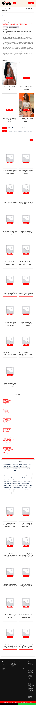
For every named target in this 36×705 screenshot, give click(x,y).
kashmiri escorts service (7, 481)
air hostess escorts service (17, 464)
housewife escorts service (15, 477)
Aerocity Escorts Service (7, 433)
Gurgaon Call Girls (6, 412)
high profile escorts (22, 675)
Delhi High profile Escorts (7, 418)
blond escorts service (25, 466)
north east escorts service (17, 485)
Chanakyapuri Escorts (6, 404)
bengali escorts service (27, 464)
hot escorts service (7, 477)
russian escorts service (16, 487)
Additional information (13, 27)
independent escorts (22, 683)
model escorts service (16, 483)
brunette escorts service (7, 468)
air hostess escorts (22, 664)
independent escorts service (26, 477)
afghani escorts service (7, 464)
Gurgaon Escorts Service (7, 441)
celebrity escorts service (26, 468)
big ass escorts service (7, 466)
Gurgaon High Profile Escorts (8, 449)
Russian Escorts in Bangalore (8, 437)
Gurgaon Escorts (5, 408)
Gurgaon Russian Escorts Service (8, 439)
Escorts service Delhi (6, 420)
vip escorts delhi (21, 689)
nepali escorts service (25, 483)
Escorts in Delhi (29, 702)
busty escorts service (16, 468)
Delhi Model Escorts (6, 432)
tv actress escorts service (26, 491)
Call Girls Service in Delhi (7, 428)
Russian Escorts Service (7, 447)
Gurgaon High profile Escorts (8, 456)
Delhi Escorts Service (6, 429)
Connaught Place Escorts (7, 400)
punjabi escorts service (7, 487)
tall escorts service (24, 24)
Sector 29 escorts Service (7, 440)
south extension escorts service (25, 489)
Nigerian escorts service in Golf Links (8, 23)
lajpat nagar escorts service (17, 481)
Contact (4, 668)
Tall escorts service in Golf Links (20, 23)
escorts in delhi (21, 672)
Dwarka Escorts (5, 399)
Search (4, 138)
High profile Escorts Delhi (7, 419)
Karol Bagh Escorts (6, 402)
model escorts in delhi (22, 686)
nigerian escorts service (17, 24)
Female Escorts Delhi (6, 438)
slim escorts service (15, 489)
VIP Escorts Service (6, 452)
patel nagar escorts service (27, 485)
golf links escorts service (8, 24)
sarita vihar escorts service (26, 487)
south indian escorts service (8, 491)
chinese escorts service (7, 470)
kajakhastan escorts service (20, 479)
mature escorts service (28, 481)
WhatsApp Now (31, 3)
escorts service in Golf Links (15, 22)
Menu (14, 3)
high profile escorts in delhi (22, 679)
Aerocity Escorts (5, 398)
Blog (3, 669)
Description (5, 27)
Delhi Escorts (5, 421)
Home (4, 663)
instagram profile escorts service (9, 479)
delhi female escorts (22, 669)
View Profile (9, 109)
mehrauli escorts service (7, 483)
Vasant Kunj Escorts (6, 403)
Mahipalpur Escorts (6, 401)
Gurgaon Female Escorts (7, 448)
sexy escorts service (7, 489)
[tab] (5, 27)
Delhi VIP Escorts (6, 431)
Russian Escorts (5, 422)
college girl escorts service (17, 470)
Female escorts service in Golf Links (26, 22)
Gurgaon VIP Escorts (6, 442)
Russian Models (22, 702)
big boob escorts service (17, 466)
